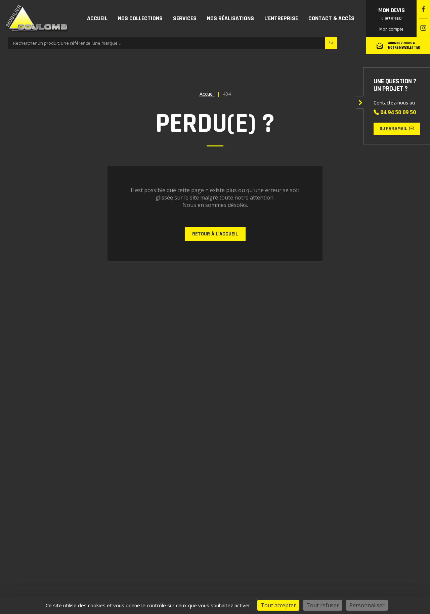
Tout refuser (322, 605)
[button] (140, 18)
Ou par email (393, 129)
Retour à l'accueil (215, 233)
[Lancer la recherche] (331, 43)
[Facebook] (423, 9)
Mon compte (391, 29)
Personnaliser (367, 605)
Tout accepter (278, 605)
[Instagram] (423, 28)
